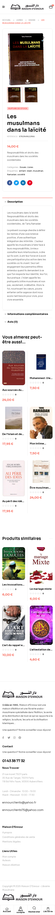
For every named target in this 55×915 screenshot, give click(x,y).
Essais (32, 20)
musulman (38, 171)
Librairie (48, 911)
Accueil (6, 20)
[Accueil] (6, 909)
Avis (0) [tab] (12, 321)
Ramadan (11, 174)
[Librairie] (48, 909)
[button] (42, 39)
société (21, 174)
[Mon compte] (20, 908)
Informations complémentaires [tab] (27, 314)
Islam (29, 171)
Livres (19, 20)
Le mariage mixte (41, 589)
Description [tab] (15, 201)
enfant (22, 171)
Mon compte (20, 911)
